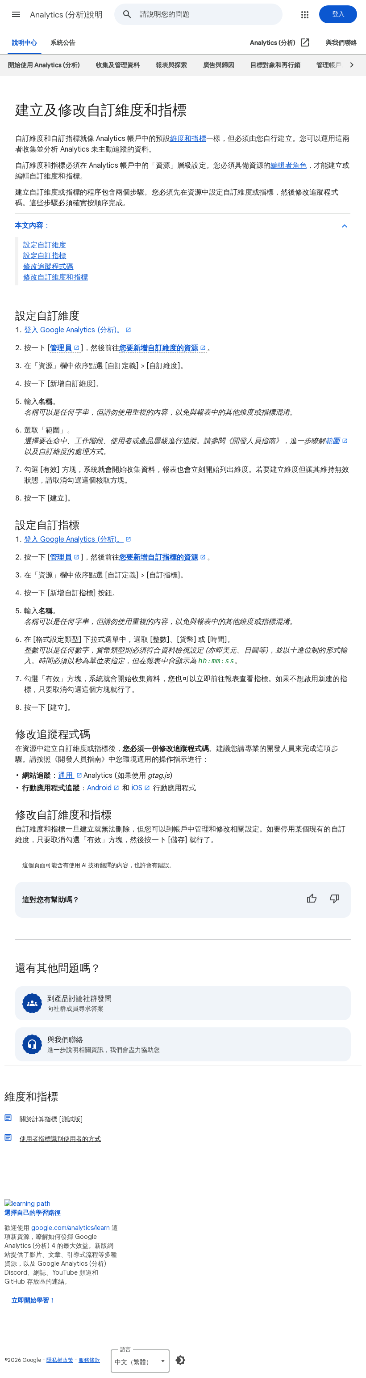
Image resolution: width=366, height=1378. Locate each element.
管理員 (60, 347)
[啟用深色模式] (180, 1360)
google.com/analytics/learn (70, 1228)
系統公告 (62, 43)
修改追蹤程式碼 (48, 266)
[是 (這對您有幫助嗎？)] (311, 899)
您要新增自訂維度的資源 (158, 347)
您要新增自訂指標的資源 (158, 557)
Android (99, 788)
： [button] (32, 225)
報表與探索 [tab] (171, 65)
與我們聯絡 (341, 43)
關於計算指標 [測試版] (51, 1119)
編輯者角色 (288, 165)
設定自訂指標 (44, 255)
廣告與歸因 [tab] (218, 65)
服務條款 (89, 1360)
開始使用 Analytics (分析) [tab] (44, 65)
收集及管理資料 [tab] (118, 65)
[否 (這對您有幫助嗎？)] (335, 899)
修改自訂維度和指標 (55, 277)
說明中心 (24, 43)
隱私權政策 (59, 1360)
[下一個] (347, 65)
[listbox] (140, 1361)
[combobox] (211, 14)
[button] (16, 14)
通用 (66, 775)
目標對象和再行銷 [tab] (275, 65)
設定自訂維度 (44, 245)
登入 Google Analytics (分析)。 (74, 330)
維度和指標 (188, 138)
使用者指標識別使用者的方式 (60, 1139)
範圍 (332, 441)
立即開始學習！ (33, 1300)
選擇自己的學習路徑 (32, 1213)
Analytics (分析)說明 (66, 15)
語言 (125, 1349)
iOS (137, 788)
